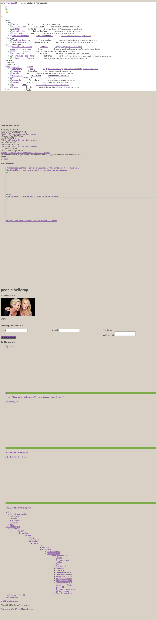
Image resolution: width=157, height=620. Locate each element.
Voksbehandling (53, 554)
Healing (59, 562)
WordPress (15, 609)
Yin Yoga (4, 159)
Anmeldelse (108, 335)
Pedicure (32, 537)
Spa (57, 564)
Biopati (59, 558)
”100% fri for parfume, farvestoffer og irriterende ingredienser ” (35, 397)
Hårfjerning (33, 541)
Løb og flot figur (17, 516)
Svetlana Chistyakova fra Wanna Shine (42, 196)
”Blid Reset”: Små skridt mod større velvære (19, 134)
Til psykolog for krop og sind (18, 507)
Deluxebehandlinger (64, 574)
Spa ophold (61, 566)
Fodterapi (46, 547)
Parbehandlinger (53, 552)
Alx (31, 609)
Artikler (9, 512)
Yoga (12, 525)
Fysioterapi (60, 570)
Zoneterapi (14, 529)
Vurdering (108, 330)
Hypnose (27, 535)
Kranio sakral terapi (64, 581)
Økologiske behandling (65, 589)
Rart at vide (15, 520)
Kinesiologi (24, 533)
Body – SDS (61, 587)
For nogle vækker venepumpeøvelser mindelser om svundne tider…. (51, 168)
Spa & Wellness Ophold (15, 595)
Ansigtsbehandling (64, 576)
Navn (3, 330)
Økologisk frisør (63, 560)
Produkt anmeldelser (18, 514)
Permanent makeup (64, 583)
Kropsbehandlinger (64, 579)
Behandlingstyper (13, 527)
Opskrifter (14, 522)
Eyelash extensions (64, 593)
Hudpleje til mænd (59, 556)
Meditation (19, 531)
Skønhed (13, 518)
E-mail (55, 330)
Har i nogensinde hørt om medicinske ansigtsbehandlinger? (25, 153)
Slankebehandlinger (64, 585)
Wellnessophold (62, 591)
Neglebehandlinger (63, 572)
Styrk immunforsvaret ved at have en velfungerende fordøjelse (41, 170)
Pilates (36, 539)
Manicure (60, 568)
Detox (35, 543)
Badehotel (46, 549)
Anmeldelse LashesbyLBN (17, 452)
